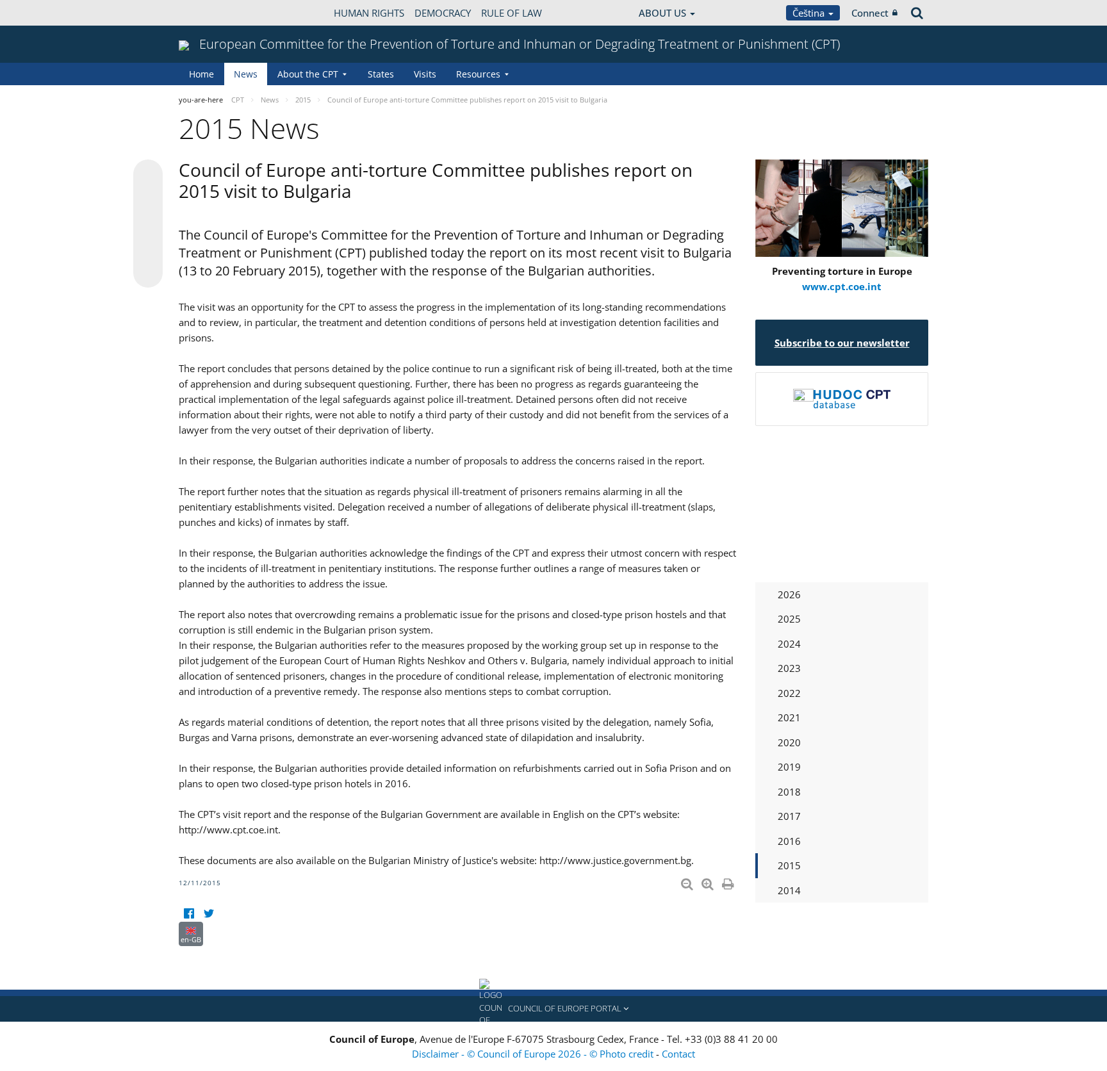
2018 (789, 791)
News (246, 74)
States (381, 74)
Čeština (809, 12)
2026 (789, 594)
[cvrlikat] (208, 914)
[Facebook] (189, 914)
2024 (789, 643)
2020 (789, 742)
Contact (678, 1053)
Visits (425, 74)
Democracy (442, 12)
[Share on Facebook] (148, 224)
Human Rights (369, 12)
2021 (789, 717)
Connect (870, 12)
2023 (789, 668)
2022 (789, 693)
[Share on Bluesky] (148, 175)
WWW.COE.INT (211, 13)
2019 (789, 766)
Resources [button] (478, 74)
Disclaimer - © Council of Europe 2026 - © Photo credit (534, 1053)
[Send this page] (148, 272)
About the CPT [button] (307, 74)
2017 (789, 816)
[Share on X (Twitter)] (148, 199)
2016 (789, 841)
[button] (553, 1009)
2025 (789, 618)
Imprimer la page (729, 881)
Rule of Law (511, 12)
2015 (789, 865)
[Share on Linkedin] (148, 248)
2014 (789, 890)
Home (201, 74)
